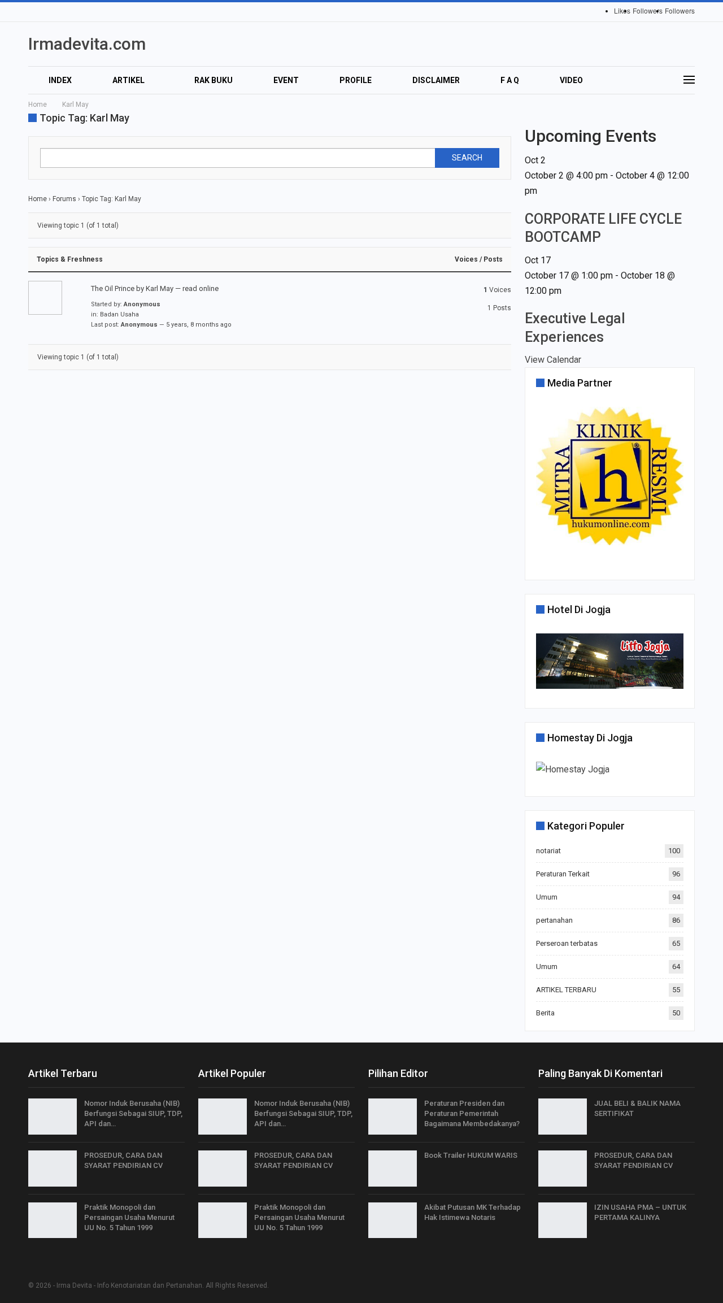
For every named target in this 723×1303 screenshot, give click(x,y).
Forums (64, 199)
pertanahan (554, 920)
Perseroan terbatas (567, 943)
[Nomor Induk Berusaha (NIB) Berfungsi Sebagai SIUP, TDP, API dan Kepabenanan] (52, 1116)
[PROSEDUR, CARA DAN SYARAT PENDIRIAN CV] (52, 1168)
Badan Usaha (119, 314)
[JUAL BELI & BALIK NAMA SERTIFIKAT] (562, 1116)
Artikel (128, 80)
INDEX (60, 80)
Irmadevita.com (87, 44)
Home (37, 199)
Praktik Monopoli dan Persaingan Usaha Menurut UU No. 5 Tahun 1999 (129, 1217)
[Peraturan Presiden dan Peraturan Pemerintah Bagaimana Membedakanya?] (392, 1116)
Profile (355, 80)
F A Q (509, 80)
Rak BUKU (213, 80)
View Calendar (553, 359)
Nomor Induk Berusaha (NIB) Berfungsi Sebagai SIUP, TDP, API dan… (133, 1113)
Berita (545, 1013)
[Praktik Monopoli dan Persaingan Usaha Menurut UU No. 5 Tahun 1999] (52, 1220)
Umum (547, 897)
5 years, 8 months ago (199, 324)
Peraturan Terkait (563, 874)
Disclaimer (436, 80)
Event (286, 80)
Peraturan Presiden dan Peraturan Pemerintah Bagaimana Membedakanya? (472, 1113)
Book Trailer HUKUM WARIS (470, 1155)
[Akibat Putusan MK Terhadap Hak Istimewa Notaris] (392, 1220)
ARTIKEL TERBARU (566, 989)
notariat (548, 850)
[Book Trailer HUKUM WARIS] (392, 1168)
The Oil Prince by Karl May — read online (155, 288)
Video (571, 80)
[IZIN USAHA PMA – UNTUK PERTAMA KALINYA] (562, 1220)
